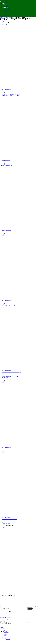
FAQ (2, 13)
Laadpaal (5, 635)
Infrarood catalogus (6, 8)
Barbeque (3, 12)
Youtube (6, 617)
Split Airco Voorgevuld (7, 160)
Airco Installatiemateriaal (7, 89)
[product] (19, 56)
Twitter (4, 617)
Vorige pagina (30, 18)
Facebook (1, 617)
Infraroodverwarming (5, 7)
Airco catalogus (6, 630)
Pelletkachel (3, 4)
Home (1, 17)
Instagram (9, 617)
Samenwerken (8, 639)
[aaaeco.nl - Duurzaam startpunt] (3, 1)
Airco (3, 5)
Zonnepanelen (4, 9)
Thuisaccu (5, 10)
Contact (5, 14)
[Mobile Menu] (0, 16)
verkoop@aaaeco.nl (8, 619)
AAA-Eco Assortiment (6, 17)
